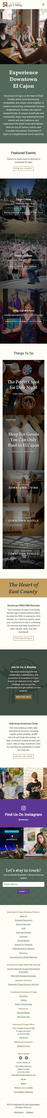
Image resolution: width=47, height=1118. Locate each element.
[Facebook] (20, 1058)
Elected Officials (23, 1013)
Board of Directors (23, 924)
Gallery (23, 1083)
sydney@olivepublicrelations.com (23, 1075)
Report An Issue (23, 1046)
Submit (22, 891)
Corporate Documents (23, 920)
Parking (24, 1000)
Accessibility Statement (23, 1092)
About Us (23, 916)
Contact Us (23, 1037)
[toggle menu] (43, 4)
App (23, 1017)
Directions (23, 996)
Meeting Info (23, 697)
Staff (24, 928)
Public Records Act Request (23, 948)
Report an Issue (23, 756)
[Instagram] (26, 1058)
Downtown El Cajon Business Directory (23, 984)
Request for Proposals (23, 944)
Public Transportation (23, 1004)
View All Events (23, 169)
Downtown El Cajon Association (26, 1104)
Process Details (23, 638)
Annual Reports (23, 940)
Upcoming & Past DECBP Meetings (23, 957)
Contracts (24, 936)
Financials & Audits (23, 932)
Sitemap (29, 1112)
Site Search (19, 1112)
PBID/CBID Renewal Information (23, 976)
